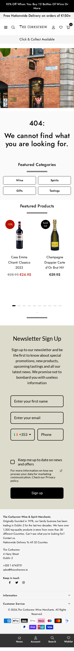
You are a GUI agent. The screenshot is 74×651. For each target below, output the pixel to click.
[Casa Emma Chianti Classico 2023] (19, 235)
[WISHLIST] (61, 27)
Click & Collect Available (37, 39)
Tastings (55, 191)
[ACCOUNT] (53, 27)
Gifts (19, 191)
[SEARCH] (13, 27)
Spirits (55, 180)
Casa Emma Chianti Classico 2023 (19, 262)
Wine (19, 180)
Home (19, 641)
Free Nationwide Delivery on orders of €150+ (37, 15)
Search (52, 641)
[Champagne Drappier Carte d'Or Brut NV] (55, 235)
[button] (13, 305)
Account (35, 641)
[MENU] (5, 27)
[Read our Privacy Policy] (61, 470)
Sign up (37, 493)
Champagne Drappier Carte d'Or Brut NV (54, 262)
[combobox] (22, 435)
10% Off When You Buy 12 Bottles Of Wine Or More (37, 6)
